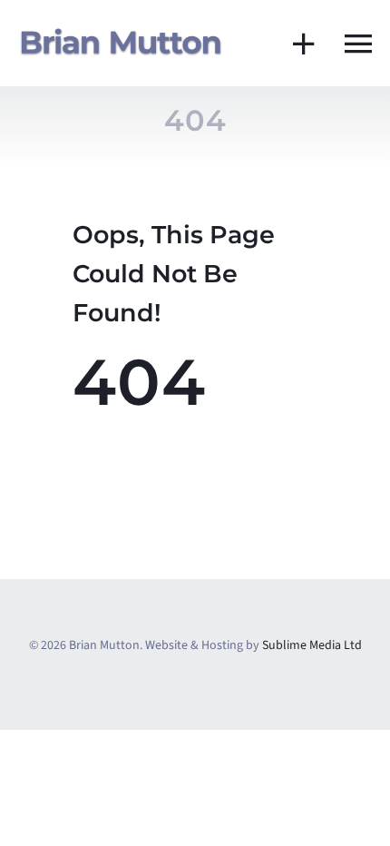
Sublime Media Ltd (312, 645)
